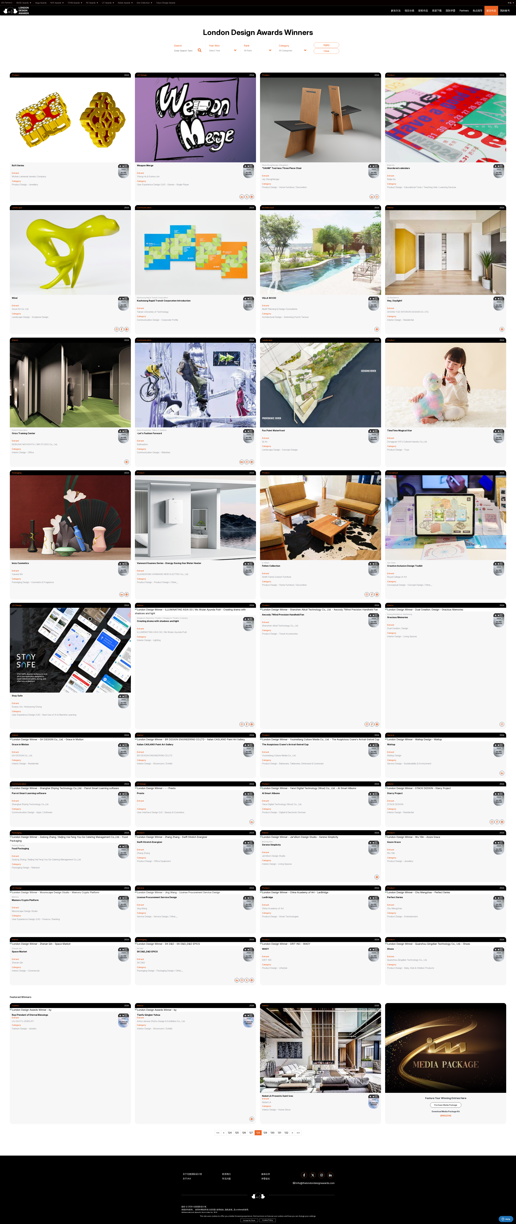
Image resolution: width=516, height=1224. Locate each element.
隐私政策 (228, 1209)
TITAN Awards (74, 3)
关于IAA (187, 1178)
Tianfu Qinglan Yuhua (148, 1015)
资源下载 (437, 10)
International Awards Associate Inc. (198, 1212)
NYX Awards (56, 3)
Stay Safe (17, 695)
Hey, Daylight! (394, 300)
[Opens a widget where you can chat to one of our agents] (506, 1219)
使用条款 (220, 1209)
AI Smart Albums (271, 793)
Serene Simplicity (271, 844)
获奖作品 (423, 10)
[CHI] (448, 1115)
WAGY (265, 949)
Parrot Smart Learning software (29, 793)
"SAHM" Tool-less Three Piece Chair (282, 168)
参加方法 (396, 10)
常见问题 (226, 1178)
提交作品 (491, 10)
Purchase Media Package (445, 1105)
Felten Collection (271, 565)
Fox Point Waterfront (273, 430)
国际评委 (450, 10)
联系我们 (226, 1174)
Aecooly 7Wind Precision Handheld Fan (283, 614)
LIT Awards (107, 3)
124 (230, 1132)
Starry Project (395, 793)
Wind (14, 298)
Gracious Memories (397, 617)
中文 (510, 3)
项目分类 (409, 10)
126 (244, 1132)
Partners (464, 10)
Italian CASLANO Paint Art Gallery (155, 744)
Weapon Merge (145, 165)
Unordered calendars (398, 168)
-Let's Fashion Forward (149, 433)
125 (237, 1132)
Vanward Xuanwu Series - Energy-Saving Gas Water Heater (169, 563)
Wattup (391, 744)
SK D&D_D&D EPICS (147, 951)
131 (279, 1132)
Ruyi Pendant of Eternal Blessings (30, 1015)
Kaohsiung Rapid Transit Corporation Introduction (164, 300)
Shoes (390, 949)
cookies (239, 1209)
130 (272, 1132)
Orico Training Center (23, 433)
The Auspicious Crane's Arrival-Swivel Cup (285, 744)
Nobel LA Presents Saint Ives (277, 1096)
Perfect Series (395, 897)
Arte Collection (143, 3)
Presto (140, 793)
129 (265, 1132)
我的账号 (505, 10)
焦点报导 (477, 10)
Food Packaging (20, 848)
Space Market (19, 951)
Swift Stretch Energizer (149, 842)
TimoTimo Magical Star (399, 430)
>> (298, 1132)
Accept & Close (249, 1220)
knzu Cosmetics (20, 563)
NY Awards (91, 3)
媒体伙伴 (265, 1174)
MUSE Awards (23, 3)
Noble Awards (124, 3)
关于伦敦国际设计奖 (192, 1174)
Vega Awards (40, 3)
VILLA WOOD (269, 298)
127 (251, 1132)
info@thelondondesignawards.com (315, 1183)
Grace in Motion (20, 744)
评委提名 (265, 1178)
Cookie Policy (267, 1220)
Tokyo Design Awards (165, 3)
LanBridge (267, 897)
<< (218, 1132)
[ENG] (443, 1115)
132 (286, 1132)
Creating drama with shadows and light (158, 621)
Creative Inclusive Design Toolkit (404, 565)
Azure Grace (394, 842)
